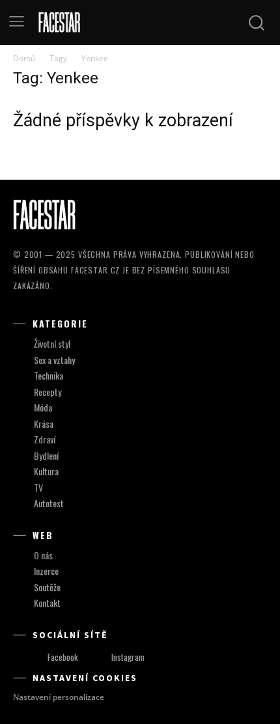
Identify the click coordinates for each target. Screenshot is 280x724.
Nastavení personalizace (58, 697)
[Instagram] (99, 657)
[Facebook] (35, 657)
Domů (24, 58)
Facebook (63, 656)
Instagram (128, 656)
